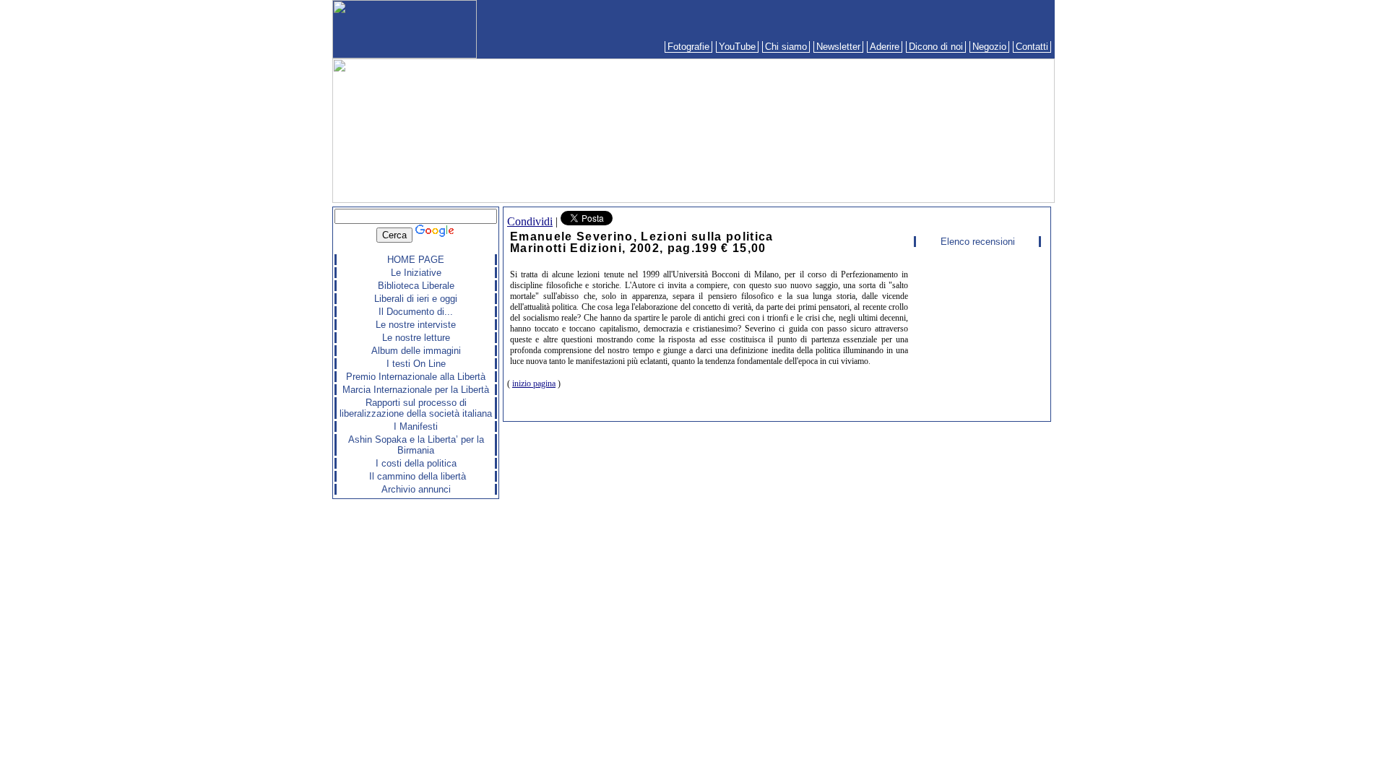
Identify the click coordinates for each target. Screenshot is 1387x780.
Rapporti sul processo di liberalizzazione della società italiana (416, 408)
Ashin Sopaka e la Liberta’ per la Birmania (416, 445)
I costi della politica (416, 463)
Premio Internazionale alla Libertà (415, 376)
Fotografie (688, 46)
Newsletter (838, 46)
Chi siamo (786, 46)
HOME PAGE (415, 259)
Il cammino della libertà (416, 476)
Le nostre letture (416, 337)
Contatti (1032, 46)
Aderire (884, 46)
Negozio (989, 46)
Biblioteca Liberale (416, 285)
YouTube (737, 46)
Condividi (530, 221)
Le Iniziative (416, 272)
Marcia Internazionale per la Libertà (415, 389)
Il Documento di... (416, 311)
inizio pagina (534, 383)
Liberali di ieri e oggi (415, 298)
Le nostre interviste (416, 324)
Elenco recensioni (978, 241)
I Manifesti (416, 426)
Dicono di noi (936, 46)
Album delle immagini (416, 350)
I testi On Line (416, 363)
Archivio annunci (416, 489)
